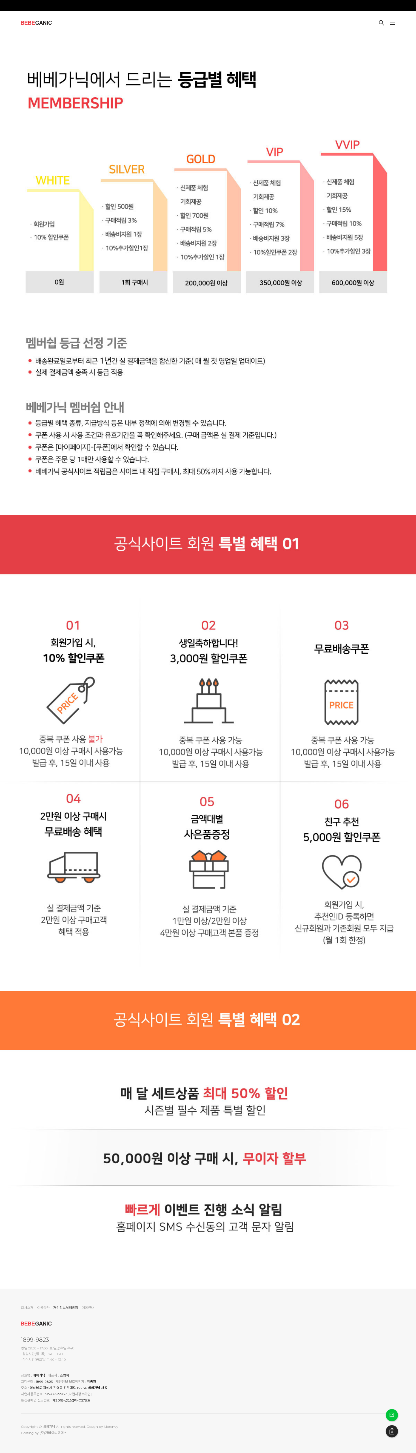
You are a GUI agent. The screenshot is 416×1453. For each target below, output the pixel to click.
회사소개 (27, 1308)
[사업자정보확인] (80, 1394)
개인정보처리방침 (65, 1308)
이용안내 (88, 1308)
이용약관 (43, 1308)
